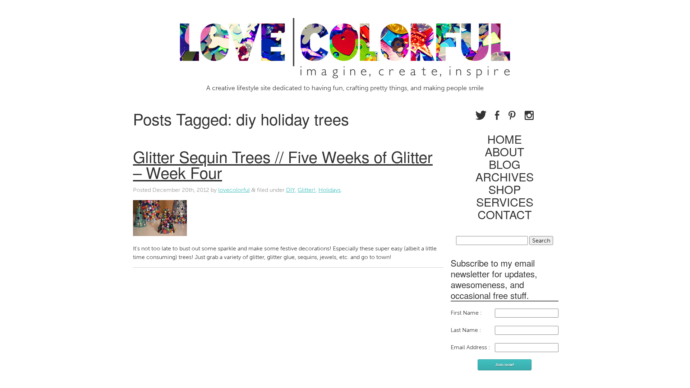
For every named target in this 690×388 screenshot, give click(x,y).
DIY (290, 189)
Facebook (497, 115)
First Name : (466, 312)
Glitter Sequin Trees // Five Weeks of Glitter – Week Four (283, 164)
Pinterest (512, 115)
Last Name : (466, 330)
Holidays (329, 189)
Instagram (529, 115)
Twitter (480, 115)
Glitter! (307, 189)
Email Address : (470, 347)
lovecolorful (234, 189)
